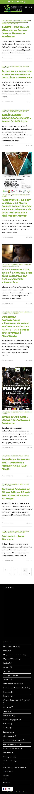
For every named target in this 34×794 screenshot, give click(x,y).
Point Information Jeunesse (13, 740)
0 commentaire (8, 58)
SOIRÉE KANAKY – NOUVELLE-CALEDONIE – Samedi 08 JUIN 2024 (16, 118)
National (6, 724)
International (8, 716)
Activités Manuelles (10, 647)
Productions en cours (10, 744)
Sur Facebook (9, 587)
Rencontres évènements (18, 111)
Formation (7, 707)
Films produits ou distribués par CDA (16, 700)
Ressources (7, 753)
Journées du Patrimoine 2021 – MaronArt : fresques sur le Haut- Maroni (16, 464)
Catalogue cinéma (9, 675)
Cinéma (8, 66)
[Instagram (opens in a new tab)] (12, 1)
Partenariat (20, 532)
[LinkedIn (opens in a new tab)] (15, 1)
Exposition (7, 692)
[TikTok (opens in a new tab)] (24, 1)
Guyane (4, 23)
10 (25, 574)
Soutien (5, 779)
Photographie (13, 23)
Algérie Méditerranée (10, 659)
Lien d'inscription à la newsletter (15, 767)
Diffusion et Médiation (21, 21)
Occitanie (5, 67)
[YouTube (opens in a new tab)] (18, 1)
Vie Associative (8, 761)
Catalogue (6, 671)
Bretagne (6, 667)
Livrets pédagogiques (10, 720)
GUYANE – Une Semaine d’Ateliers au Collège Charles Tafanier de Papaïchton (15, 31)
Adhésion (6, 775)
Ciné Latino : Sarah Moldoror (13, 537)
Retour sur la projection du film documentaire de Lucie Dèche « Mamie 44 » (17, 74)
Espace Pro (6, 782)
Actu (3, 21)
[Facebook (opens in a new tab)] (9, 1)
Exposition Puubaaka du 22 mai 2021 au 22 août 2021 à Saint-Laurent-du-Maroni (16, 493)
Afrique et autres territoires (13, 655)
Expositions (28, 312)
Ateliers (9, 21)
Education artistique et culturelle (14, 22)
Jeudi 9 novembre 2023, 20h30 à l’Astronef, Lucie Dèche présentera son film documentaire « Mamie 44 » (17, 276)
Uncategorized (8, 757)
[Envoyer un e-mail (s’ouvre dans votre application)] (21, 1)
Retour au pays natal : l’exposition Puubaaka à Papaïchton (16, 420)
